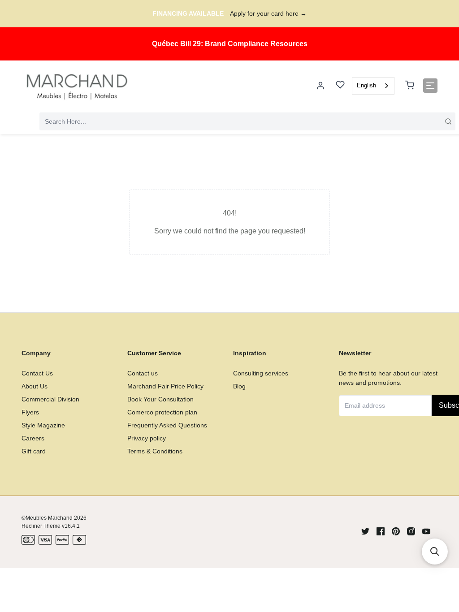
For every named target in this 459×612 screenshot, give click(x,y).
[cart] (409, 85)
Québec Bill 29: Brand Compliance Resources (229, 43)
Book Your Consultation (160, 399)
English (366, 85)
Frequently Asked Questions (167, 425)
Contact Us (37, 373)
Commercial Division (50, 399)
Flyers (30, 412)
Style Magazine (43, 425)
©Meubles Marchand (47, 518)
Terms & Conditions (154, 451)
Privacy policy (146, 438)
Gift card (34, 451)
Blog (239, 386)
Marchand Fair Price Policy (165, 386)
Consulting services (260, 373)
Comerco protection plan (162, 412)
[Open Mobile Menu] (430, 85)
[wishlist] (340, 85)
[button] (435, 552)
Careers (33, 438)
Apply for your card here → (268, 13)
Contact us (142, 373)
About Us (35, 386)
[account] (320, 85)
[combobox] (373, 86)
